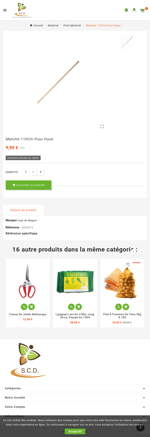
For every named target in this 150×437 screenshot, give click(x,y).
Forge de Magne (26, 220)
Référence (13, 227)
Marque (11, 220)
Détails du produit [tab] (23, 210)
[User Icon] (134, 10)
